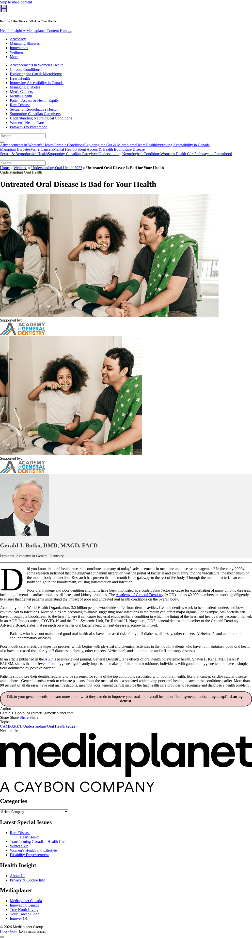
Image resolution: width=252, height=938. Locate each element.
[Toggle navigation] (70, 32)
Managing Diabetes (25, 87)
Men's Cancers (21, 91)
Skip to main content (16, 2)
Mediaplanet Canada (26, 901)
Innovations (19, 48)
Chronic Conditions (25, 69)
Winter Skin (19, 846)
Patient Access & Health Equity (34, 100)
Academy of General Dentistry (139, 595)
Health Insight (33, 31)
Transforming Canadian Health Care (38, 841)
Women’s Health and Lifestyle (33, 850)
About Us (17, 876)
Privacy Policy (8, 931)
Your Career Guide (24, 914)
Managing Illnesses (25, 43)
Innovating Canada (24, 905)
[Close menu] (2, 159)
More (14, 57)
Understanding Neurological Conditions (41, 118)
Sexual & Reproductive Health (34, 109)
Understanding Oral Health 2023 (56, 168)
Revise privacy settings (32, 931)
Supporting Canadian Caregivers (35, 114)
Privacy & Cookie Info (27, 880)
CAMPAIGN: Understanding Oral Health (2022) (38, 726)
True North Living (24, 910)
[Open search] (2, 142)
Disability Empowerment (29, 855)
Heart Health (20, 78)
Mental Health (21, 96)
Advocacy (18, 39)
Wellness (17, 52)
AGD (49, 659)
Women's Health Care (27, 122)
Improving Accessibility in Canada (36, 83)
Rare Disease (20, 105)
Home (5, 168)
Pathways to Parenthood (28, 127)
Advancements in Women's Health (36, 65)
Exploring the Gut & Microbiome (36, 74)
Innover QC (19, 918)
